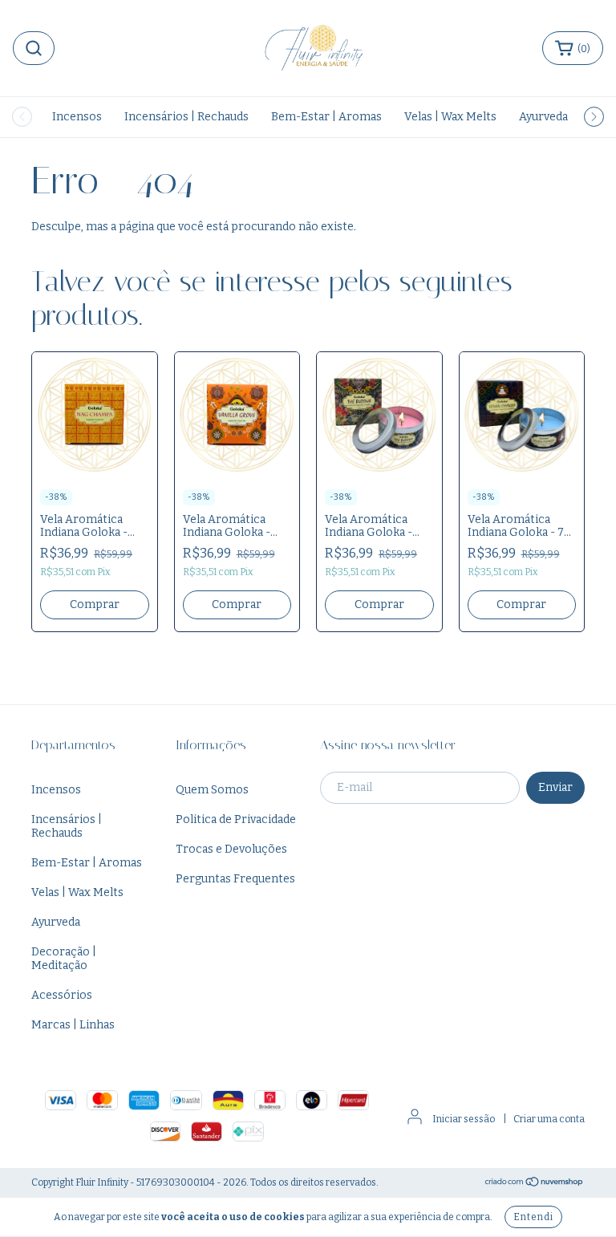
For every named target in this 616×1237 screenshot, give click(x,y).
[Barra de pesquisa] (34, 48)
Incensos (77, 117)
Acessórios (61, 995)
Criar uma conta (549, 1119)
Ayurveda (543, 117)
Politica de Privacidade (236, 819)
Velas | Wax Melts (450, 117)
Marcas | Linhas (73, 1025)
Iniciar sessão (463, 1119)
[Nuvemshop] (534, 1183)
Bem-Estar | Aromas (326, 117)
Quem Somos (212, 790)
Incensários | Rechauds (186, 117)
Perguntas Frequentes (235, 879)
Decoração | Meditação (63, 958)
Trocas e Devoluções (231, 849)
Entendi (533, 1217)
